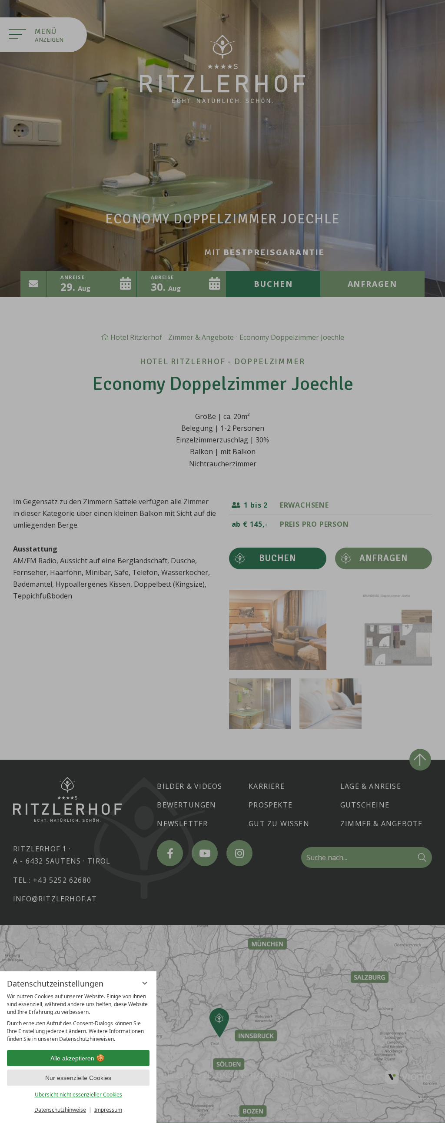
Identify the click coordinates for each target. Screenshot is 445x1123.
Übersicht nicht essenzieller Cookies (78, 1094)
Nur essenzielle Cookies (78, 1077)
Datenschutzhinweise (60, 1109)
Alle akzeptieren (72, 1058)
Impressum (108, 1109)
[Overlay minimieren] (144, 983)
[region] (78, 1018)
